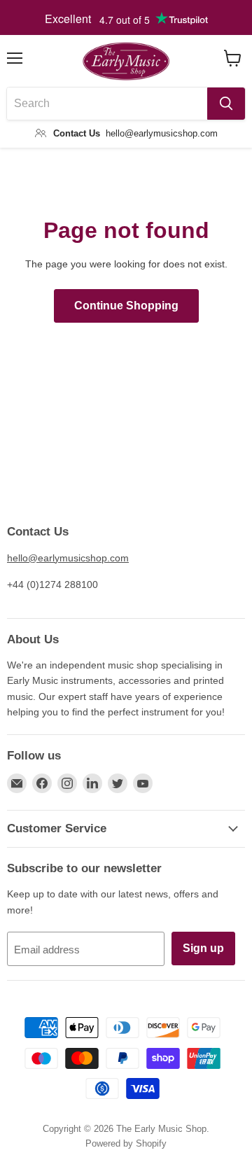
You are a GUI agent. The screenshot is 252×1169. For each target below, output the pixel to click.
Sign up (203, 948)
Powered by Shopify (126, 1143)
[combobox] (107, 104)
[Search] (226, 104)
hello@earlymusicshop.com (68, 558)
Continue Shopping (126, 306)
